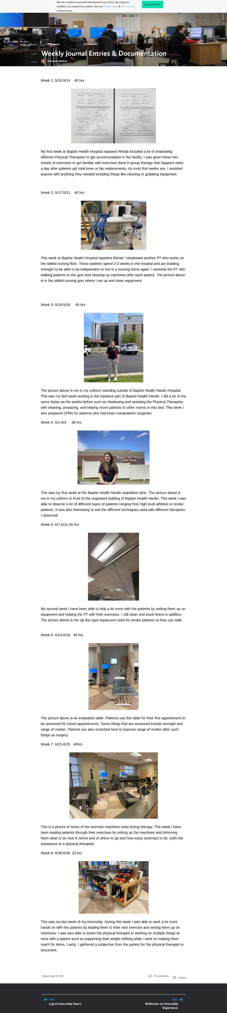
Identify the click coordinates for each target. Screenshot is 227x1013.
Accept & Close (152, 4)
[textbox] (113, 514)
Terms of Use (128, 6)
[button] (150, 976)
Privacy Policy (111, 6)
